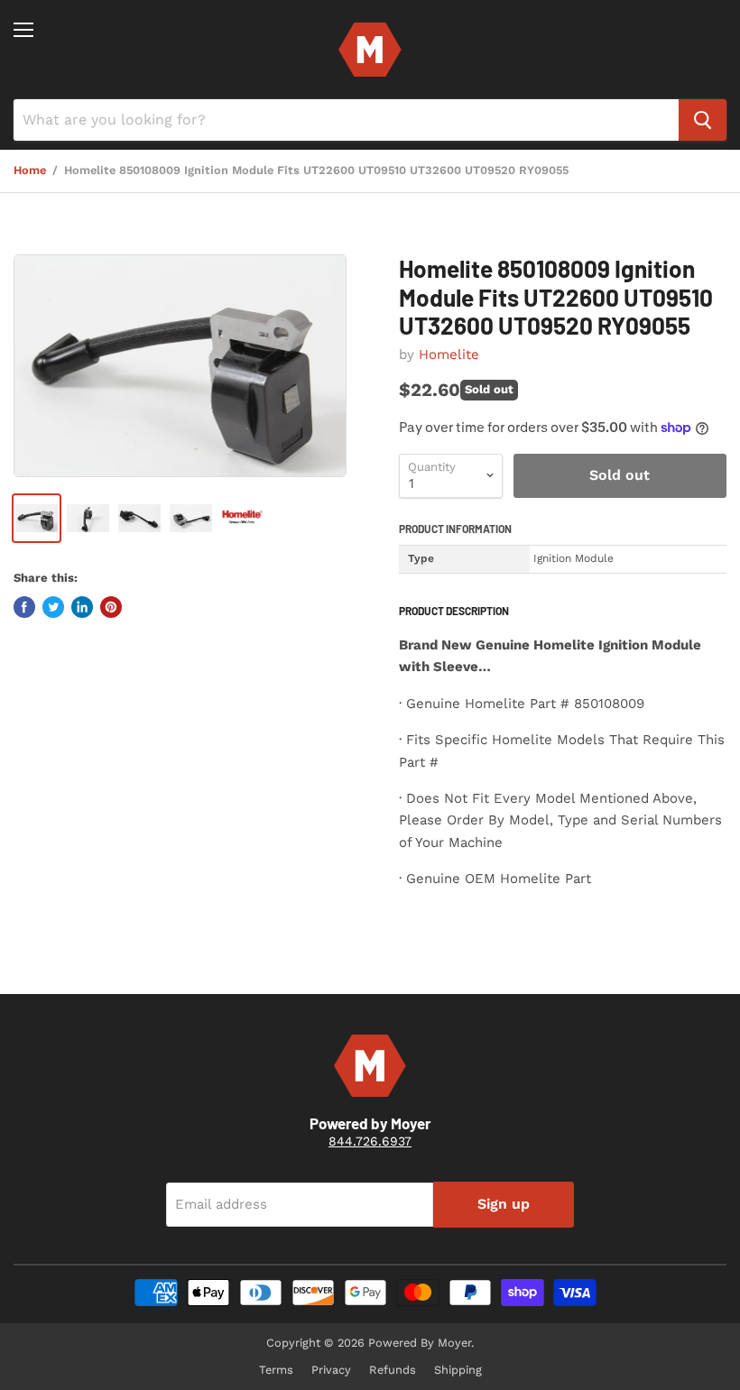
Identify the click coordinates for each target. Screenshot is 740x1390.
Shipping (458, 1369)
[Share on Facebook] (24, 607)
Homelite (449, 354)
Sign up (503, 1203)
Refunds (392, 1369)
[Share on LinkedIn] (82, 607)
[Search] (702, 120)
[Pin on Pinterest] (111, 607)
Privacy (331, 1369)
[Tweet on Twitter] (53, 607)
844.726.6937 (370, 1141)
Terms (276, 1369)
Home (30, 170)
